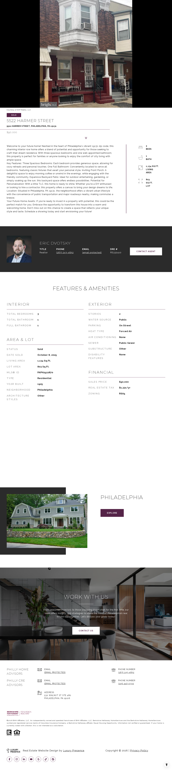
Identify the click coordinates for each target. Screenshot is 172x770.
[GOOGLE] (53, 759)
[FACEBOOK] (9, 759)
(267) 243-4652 (65, 252)
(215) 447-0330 (126, 684)
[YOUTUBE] (31, 759)
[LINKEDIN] (24, 759)
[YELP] (38, 759)
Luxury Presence (73, 750)
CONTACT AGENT (146, 251)
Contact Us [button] (86, 631)
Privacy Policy (139, 750)
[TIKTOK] (45, 759)
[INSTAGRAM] (16, 759)
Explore (112, 513)
